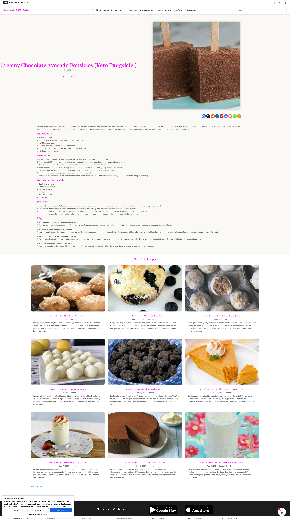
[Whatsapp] (235, 116)
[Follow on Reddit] (124, 509)
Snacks (168, 10)
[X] (208, 116)
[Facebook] (204, 116)
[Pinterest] (222, 116)
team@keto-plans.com (19, 2)
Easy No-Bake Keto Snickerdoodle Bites (222, 316)
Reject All (38, 510)
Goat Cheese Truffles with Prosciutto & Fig (145, 389)
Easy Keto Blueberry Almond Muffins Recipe (145, 316)
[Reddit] (213, 116)
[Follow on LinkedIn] (119, 509)
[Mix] (230, 116)
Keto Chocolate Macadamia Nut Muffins (67, 316)
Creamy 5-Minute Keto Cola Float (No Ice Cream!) (222, 462)
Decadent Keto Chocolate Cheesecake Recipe (145, 462)
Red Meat (133, 10)
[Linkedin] (217, 116)
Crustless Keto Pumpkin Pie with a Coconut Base (222, 389)
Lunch (106, 10)
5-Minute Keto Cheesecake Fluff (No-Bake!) (67, 462)
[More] (239, 116)
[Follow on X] (279, 3)
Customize (15, 510)
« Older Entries (37, 486)
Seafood (178, 10)
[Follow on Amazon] (103, 509)
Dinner (114, 10)
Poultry (159, 10)
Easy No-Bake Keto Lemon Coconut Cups (68, 389)
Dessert (123, 10)
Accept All (60, 510)
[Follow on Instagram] (285, 3)
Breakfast (96, 10)
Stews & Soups (147, 10)
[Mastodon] (226, 116)
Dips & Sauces (191, 10)
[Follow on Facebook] (274, 3)
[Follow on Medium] (108, 509)
